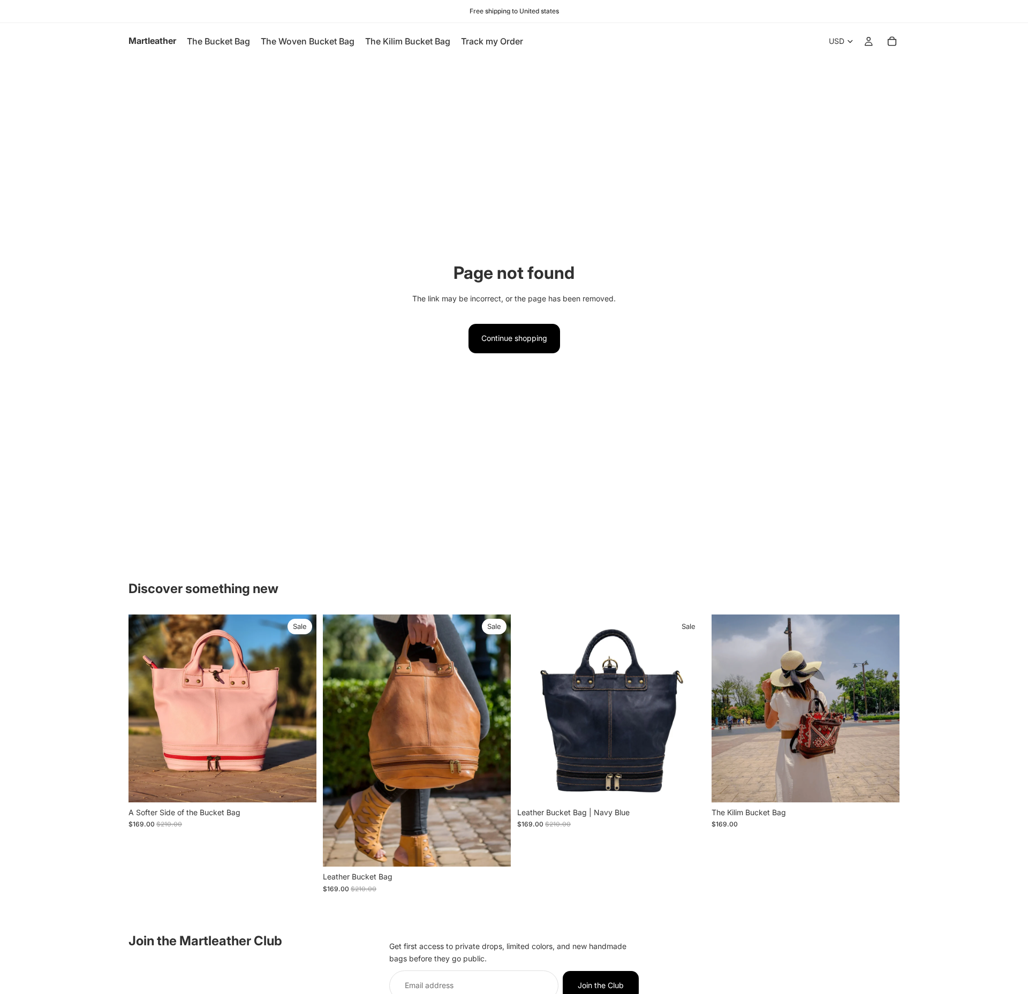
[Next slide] (300, 708)
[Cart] (892, 41)
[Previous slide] (144, 708)
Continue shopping (514, 338)
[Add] (299, 785)
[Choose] (494, 850)
